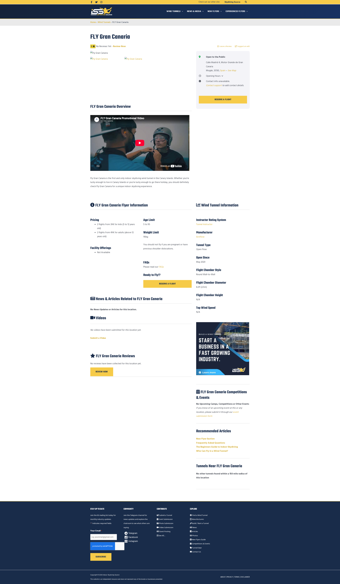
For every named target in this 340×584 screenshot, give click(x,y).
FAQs (161, 266)
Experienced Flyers (235, 11)
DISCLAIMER (245, 577)
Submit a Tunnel (165, 515)
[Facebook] (91, 2)
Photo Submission (166, 523)
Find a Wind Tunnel (199, 515)
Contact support (214, 85)
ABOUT (222, 577)
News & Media (194, 11)
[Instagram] (101, 2)
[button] (246, 2)
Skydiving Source (232, 2)
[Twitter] (96, 2)
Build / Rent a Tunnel (200, 523)
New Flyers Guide (199, 539)
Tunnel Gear (197, 548)
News (194, 527)
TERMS (236, 577)
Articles (195, 531)
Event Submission (165, 519)
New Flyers (213, 11)
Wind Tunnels (173, 11)
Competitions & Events (201, 543)
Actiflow (200, 236)
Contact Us (196, 552)
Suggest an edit (243, 46)
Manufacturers (198, 519)
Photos (195, 535)
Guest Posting (164, 531)
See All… (161, 535)
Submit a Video (98, 338)
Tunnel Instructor (204, 224)
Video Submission (166, 527)
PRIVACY (230, 577)
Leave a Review (225, 46)
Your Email (96, 530)
